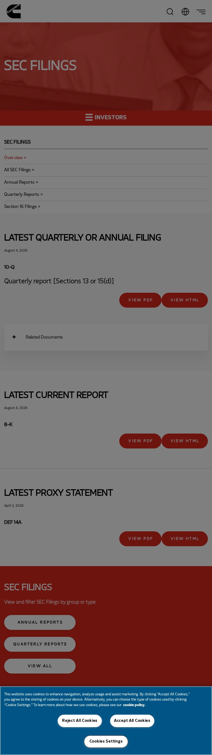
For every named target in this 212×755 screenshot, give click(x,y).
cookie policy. (134, 705)
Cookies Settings (106, 741)
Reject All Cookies (79, 721)
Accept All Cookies (132, 721)
